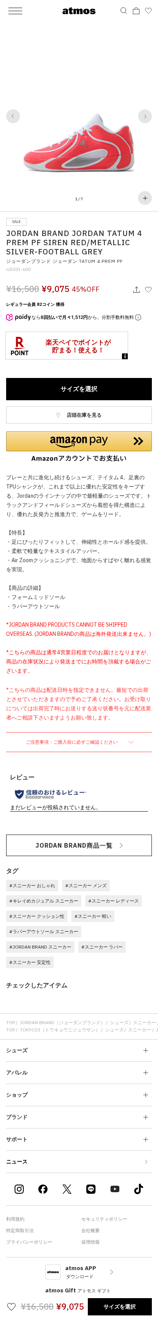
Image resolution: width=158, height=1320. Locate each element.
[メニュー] (15, 11)
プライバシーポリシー (29, 1242)
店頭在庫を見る (84, 415)
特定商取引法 (20, 1230)
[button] (13, 116)
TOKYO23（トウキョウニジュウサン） (60, 1030)
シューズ (119, 1022)
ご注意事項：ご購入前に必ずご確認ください (72, 742)
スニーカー (144, 1022)
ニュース (17, 1161)
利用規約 (15, 1219)
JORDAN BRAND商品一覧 (74, 845)
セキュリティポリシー (104, 1219)
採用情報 (90, 1242)
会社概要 (90, 1230)
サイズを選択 (79, 389)
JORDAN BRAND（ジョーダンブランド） (62, 1022)
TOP (10, 1022)
